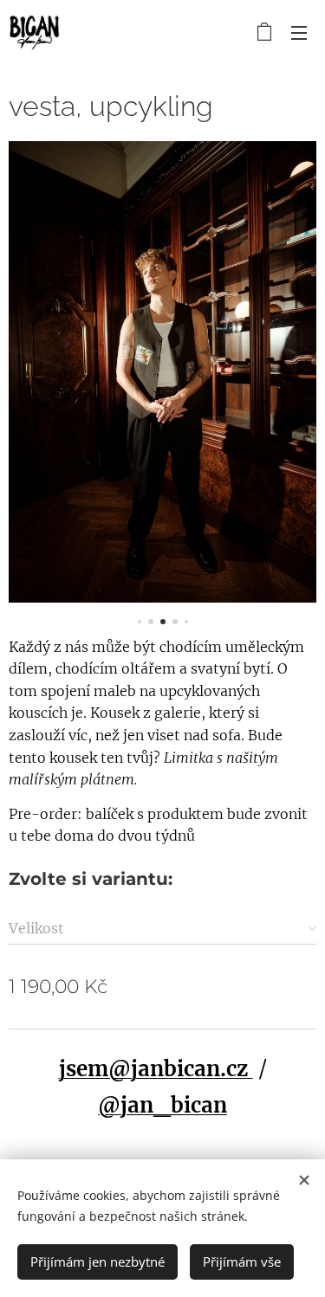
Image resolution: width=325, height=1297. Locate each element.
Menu (299, 32)
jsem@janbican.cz (156, 1068)
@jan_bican (162, 1105)
